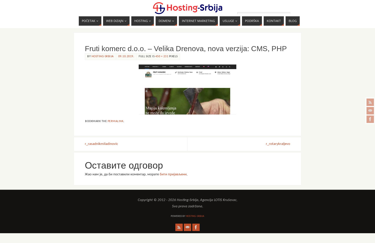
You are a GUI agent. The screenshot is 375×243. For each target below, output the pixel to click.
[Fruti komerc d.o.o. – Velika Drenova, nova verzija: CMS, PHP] (187, 89)
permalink (115, 121)
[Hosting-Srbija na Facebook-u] (370, 119)
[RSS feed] (370, 102)
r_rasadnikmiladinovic (101, 144)
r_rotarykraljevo (278, 144)
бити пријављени (173, 174)
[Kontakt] (370, 110)
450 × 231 (161, 56)
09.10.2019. (126, 56)
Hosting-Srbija (103, 56)
